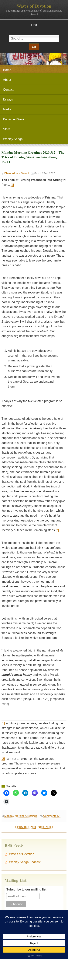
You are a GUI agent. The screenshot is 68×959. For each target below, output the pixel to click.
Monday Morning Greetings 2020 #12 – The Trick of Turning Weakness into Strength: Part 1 (33, 157)
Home (7, 70)
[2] (57, 530)
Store (6, 129)
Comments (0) (51, 815)
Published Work (13, 119)
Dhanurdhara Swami (16, 173)
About (7, 79)
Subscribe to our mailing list (26, 889)
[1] (12, 184)
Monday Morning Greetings (20, 815)
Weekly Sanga (13, 139)
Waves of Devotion (34, 6)
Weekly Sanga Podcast (24, 862)
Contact (8, 89)
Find (34, 24)
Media (7, 109)
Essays (8, 99)
